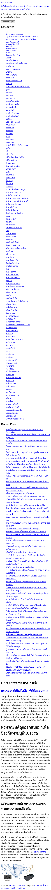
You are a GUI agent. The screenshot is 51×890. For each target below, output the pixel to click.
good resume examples (14, 34)
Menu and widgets (8, 22)
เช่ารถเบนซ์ (10, 337)
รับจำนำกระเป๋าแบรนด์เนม (17, 198)
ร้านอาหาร (10, 225)
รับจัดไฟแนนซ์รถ (13, 195)
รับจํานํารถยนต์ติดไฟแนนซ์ (17, 201)
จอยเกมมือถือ (11, 107)
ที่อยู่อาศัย (10, 142)
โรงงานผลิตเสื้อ (12, 413)
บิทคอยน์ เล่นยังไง (13, 166)
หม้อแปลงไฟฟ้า (12, 289)
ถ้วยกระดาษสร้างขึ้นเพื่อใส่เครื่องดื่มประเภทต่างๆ (26, 532)
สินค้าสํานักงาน (12, 275)
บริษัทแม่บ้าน (11, 160)
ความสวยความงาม (14, 81)
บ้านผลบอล (10, 163)
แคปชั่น (9, 389)
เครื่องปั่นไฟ (11, 319)
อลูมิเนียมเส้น (11, 307)
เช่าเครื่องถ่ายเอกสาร (14, 339)
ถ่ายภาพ (9, 131)
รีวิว (7, 231)
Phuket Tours (11, 50)
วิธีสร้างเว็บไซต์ (12, 242)
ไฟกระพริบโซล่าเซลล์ (15, 419)
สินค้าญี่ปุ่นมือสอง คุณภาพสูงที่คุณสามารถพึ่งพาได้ (27, 508)
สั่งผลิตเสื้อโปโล (12, 263)
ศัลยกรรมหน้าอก (13, 245)
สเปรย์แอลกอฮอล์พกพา (15, 287)
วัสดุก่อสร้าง (11, 237)
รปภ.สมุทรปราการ (13, 192)
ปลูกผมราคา (11, 169)
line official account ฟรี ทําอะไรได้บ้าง (21, 39)
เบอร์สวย (9, 357)
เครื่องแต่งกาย (11, 328)
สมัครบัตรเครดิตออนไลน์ (16, 248)
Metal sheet (10, 46)
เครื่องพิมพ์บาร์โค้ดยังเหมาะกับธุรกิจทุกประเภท (25, 464)
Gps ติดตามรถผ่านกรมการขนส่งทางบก (22, 37)
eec (7, 32)
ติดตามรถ (10, 128)
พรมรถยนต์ (10, 178)
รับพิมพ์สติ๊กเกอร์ (12, 210)
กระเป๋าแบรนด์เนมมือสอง (16, 63)
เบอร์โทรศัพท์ (11, 360)
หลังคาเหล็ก (11, 292)
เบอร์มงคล (10, 354)
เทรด (8, 351)
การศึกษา (10, 66)
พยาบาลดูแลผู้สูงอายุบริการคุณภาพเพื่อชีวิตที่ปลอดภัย (28, 461)
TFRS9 (8, 58)
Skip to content (6, 2)
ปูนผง (8, 172)
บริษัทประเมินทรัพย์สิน (15, 157)
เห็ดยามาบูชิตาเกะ (13, 378)
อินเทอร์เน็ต (10, 313)
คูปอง (8, 90)
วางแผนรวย (11, 239)
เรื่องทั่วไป (10, 369)
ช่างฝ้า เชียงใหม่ (12, 113)
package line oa (11, 48)
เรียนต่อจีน (10, 366)
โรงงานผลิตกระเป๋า (14, 410)
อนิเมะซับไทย (11, 304)
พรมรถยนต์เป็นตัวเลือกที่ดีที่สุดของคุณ (24, 690)
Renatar (9, 53)
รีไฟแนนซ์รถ (11, 234)
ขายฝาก (9, 72)
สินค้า (8, 269)
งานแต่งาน (10, 98)
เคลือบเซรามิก (12, 331)
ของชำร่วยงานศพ (13, 69)
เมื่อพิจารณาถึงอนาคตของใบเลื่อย (20, 567)
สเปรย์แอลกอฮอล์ (13, 284)
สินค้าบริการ (11, 272)
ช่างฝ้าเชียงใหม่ (12, 116)
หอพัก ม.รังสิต (11, 298)
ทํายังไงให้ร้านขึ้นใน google (17, 145)
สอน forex (10, 257)
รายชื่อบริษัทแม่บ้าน (14, 228)
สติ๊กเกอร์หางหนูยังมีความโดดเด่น (20, 494)
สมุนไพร (9, 251)
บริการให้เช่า (11, 154)
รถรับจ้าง (9, 187)
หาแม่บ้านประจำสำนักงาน (17, 301)
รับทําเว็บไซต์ (11, 207)
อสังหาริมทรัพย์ (12, 310)
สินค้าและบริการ (13, 278)
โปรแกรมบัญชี (12, 404)
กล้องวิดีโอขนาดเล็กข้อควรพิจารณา (21, 552)
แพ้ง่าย (8, 398)
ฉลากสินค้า (10, 110)
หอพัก (8, 295)
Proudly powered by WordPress (13, 888)
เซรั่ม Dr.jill (10, 342)
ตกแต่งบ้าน (10, 125)
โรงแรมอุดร (11, 416)
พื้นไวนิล (9, 184)
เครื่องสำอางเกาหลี (14, 322)
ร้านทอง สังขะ (12, 219)
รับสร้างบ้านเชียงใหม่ (14, 213)
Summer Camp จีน (13, 55)
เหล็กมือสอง (11, 384)
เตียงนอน (9, 345)
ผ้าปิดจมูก (10, 175)
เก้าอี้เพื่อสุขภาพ (12, 316)
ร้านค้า (9, 216)
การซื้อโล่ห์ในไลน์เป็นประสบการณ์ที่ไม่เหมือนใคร (26, 605)
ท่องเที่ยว (9, 134)
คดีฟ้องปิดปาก (11, 75)
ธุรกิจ (8, 148)
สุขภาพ (9, 281)
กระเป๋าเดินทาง (12, 60)
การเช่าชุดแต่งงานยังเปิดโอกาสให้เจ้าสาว (23, 608)
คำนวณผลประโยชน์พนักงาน (18, 87)
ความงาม (10, 78)
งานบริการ (10, 92)
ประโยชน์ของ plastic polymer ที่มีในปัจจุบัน (23, 529)
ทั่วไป (8, 137)
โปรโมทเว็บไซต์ (12, 407)
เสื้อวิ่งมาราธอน (12, 372)
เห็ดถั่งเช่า (10, 375)
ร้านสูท (9, 222)
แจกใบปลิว (10, 392)
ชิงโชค (9, 119)
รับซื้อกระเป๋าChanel (14, 204)
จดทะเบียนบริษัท (12, 101)
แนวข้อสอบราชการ (14, 395)
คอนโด (9, 84)
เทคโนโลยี (10, 348)
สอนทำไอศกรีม (12, 260)
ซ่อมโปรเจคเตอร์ (13, 122)
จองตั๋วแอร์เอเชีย (12, 104)
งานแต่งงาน (11, 95)
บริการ (8, 151)
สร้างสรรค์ (10, 254)
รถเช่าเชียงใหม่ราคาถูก (15, 190)
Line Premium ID (12, 42)
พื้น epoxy (9, 181)
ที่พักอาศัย (10, 140)
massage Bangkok (12, 44)
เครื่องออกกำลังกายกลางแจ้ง (18, 325)
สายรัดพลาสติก (12, 266)
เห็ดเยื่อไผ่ (10, 381)
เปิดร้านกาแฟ (11, 363)
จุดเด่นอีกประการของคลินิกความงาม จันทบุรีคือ (25, 505)
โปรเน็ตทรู (10, 401)
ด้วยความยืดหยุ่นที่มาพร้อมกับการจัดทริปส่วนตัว (26, 496)
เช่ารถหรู (9, 334)
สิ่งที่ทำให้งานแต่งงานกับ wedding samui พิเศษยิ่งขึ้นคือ (28, 467)
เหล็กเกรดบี (10, 386)
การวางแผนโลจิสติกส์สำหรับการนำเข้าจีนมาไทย (26, 458)
